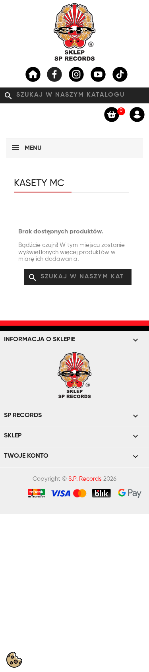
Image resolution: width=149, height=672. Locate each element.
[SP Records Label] (33, 74)
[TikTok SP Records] (120, 74)
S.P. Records (85, 479)
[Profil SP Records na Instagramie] (76, 74)
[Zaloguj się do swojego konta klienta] (137, 114)
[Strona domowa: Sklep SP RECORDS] (75, 32)
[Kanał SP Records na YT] (98, 74)
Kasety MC (39, 183)
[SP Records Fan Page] (54, 74)
